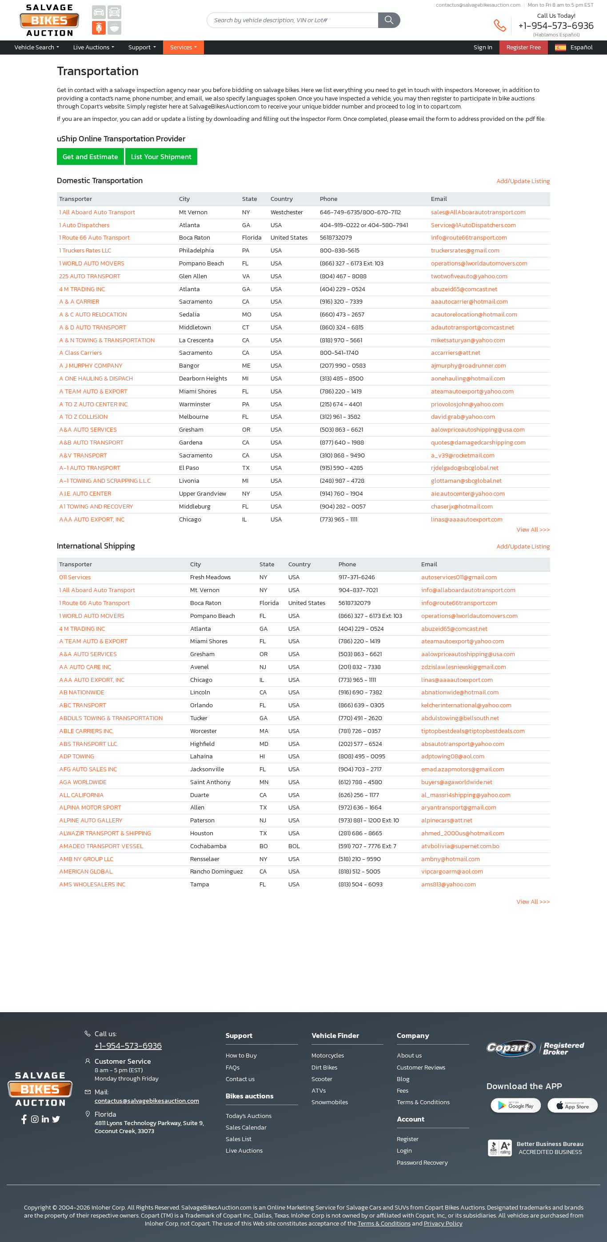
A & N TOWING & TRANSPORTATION (107, 340)
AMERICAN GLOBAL (85, 871)
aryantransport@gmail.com (458, 807)
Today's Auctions (249, 1116)
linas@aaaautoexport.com (467, 519)
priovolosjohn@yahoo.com (467, 404)
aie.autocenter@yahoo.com (468, 493)
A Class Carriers (80, 352)
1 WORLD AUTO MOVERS (91, 263)
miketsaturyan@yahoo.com (468, 340)
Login (404, 1150)
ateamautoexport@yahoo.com (472, 391)
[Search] (389, 20)
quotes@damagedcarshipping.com (478, 442)
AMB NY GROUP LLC (86, 859)
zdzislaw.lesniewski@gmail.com (463, 667)
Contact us (240, 1079)
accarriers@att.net (455, 352)
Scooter (321, 1079)
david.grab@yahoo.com (463, 416)
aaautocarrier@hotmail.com (469, 301)
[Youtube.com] (56, 1120)
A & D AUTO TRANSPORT (92, 327)
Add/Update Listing (523, 181)
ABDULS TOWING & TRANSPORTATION (111, 718)
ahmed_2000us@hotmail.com (462, 833)
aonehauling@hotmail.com (468, 378)
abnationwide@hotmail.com (460, 692)
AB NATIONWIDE (81, 692)
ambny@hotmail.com (450, 859)
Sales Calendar (246, 1127)
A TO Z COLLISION (83, 416)
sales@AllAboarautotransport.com (478, 212)
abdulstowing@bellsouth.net (460, 718)
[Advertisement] (303, 955)
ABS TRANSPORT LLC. (88, 744)
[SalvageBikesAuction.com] (98, 27)
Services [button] (181, 47)
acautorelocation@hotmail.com (474, 314)
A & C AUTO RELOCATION (93, 314)
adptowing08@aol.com (452, 756)
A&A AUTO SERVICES (88, 429)
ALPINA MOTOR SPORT (90, 807)
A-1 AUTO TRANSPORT (89, 468)
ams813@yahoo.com (448, 884)
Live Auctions (244, 1150)
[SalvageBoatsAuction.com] (114, 27)
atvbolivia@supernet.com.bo (460, 846)
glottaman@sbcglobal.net (466, 480)
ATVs (318, 1090)
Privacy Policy (443, 1223)
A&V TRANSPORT (83, 455)
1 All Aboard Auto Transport (97, 212)
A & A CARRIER (79, 301)
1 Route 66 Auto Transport (94, 237)
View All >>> (533, 529)
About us (409, 1055)
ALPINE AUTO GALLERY (91, 820)
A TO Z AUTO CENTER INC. (93, 404)
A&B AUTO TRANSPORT (91, 442)
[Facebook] (24, 1120)
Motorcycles (327, 1055)
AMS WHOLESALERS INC (92, 884)
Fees (402, 1090)
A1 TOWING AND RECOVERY (96, 506)
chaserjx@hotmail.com (462, 506)
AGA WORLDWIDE (83, 782)
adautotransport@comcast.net (472, 327)
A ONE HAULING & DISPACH (96, 378)
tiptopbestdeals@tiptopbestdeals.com (473, 731)
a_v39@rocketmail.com (463, 455)
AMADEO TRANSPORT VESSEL (101, 846)
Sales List (239, 1139)
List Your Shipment (161, 156)
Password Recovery (422, 1162)
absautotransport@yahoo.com (462, 744)
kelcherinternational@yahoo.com (466, 705)
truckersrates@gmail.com (465, 250)
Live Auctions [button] (92, 47)
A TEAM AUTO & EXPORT (93, 391)
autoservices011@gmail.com (459, 577)
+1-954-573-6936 (556, 25)
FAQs (233, 1067)
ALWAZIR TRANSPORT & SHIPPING (105, 833)
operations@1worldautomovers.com (479, 263)
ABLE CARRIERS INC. (86, 731)
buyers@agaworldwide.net (456, 782)
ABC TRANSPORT (82, 705)
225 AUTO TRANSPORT (89, 276)
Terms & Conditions (423, 1102)
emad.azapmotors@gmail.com (462, 769)
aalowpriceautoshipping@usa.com (478, 429)
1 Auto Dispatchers (84, 225)
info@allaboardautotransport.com (468, 590)
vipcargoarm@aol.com (452, 871)
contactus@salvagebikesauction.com (478, 5)
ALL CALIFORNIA (81, 795)
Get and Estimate (90, 156)
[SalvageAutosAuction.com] (98, 11)
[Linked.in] (45, 1120)
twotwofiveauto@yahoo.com (469, 276)
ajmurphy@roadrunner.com (468, 365)
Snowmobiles (329, 1102)
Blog (403, 1079)
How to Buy (241, 1055)
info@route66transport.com (469, 237)
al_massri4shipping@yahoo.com (466, 795)
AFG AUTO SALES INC (88, 769)
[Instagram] (34, 1120)
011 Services (75, 577)
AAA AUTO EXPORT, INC (91, 519)
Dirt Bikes (324, 1067)
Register (408, 1139)
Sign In (483, 47)
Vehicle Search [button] (35, 47)
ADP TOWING (76, 756)
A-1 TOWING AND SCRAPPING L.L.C (105, 480)
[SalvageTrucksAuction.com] (114, 11)
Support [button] (140, 47)
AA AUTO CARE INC (85, 667)
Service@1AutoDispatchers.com (473, 225)
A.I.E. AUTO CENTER (85, 493)
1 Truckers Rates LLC (85, 250)
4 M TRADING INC (82, 289)
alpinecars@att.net (446, 820)
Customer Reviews (421, 1067)
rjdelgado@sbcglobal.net (465, 468)
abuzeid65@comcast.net (464, 289)
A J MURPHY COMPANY (91, 365)
